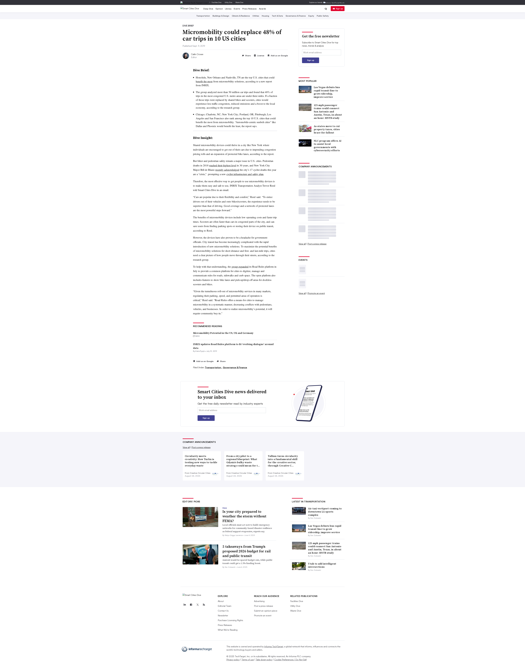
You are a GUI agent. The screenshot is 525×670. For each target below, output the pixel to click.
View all (302, 243)
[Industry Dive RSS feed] (204, 605)
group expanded (240, 266)
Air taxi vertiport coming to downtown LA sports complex (325, 512)
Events (237, 9)
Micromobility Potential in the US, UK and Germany (223, 333)
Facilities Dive (216, 2)
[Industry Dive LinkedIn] (185, 605)
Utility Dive (228, 2)
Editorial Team (224, 606)
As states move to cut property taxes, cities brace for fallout (327, 129)
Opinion (219, 9)
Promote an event (316, 293)
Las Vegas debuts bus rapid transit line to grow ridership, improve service (327, 92)
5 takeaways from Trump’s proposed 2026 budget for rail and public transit (246, 551)
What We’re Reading (227, 629)
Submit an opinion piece (265, 610)
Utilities (256, 16)
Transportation (203, 16)
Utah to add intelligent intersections (322, 565)
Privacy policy (233, 659)
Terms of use (247, 659)
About (221, 601)
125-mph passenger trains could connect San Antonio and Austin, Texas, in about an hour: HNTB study (328, 112)
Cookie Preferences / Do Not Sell (290, 659)
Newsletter (223, 615)
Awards (262, 9)
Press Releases (249, 9)
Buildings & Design (221, 16)
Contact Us (223, 610)
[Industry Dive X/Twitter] (197, 605)
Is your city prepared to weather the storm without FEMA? (244, 516)
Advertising (259, 601)
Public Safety (323, 16)
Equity (311, 16)
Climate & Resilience (241, 16)
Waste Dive (239, 2)
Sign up (339, 8)
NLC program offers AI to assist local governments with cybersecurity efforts (327, 145)
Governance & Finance (296, 16)
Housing (265, 16)
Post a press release (316, 243)
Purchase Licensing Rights (230, 620)
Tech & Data (277, 16)
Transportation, (213, 367)
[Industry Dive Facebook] (191, 605)
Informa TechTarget (273, 646)
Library (228, 9)
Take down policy (264, 659)
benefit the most (204, 81)
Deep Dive (208, 9)
